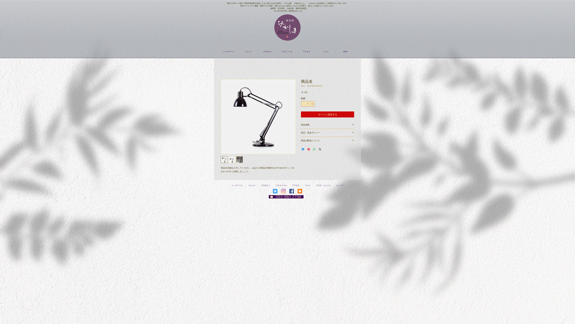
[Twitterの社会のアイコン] (275, 191)
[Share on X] (320, 149)
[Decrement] (303, 103)
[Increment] (312, 103)
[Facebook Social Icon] (291, 191)
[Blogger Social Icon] (300, 191)
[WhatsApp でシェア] (314, 149)
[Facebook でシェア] (303, 149)
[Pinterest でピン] (308, 149)
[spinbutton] (308, 103)
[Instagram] (283, 191)
